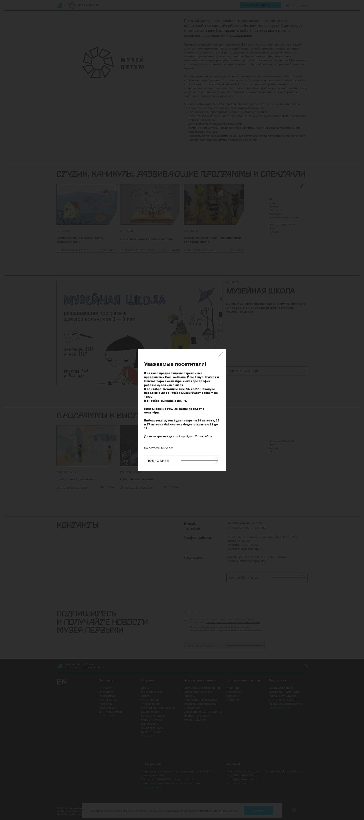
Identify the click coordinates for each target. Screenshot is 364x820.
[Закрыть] (220, 354)
